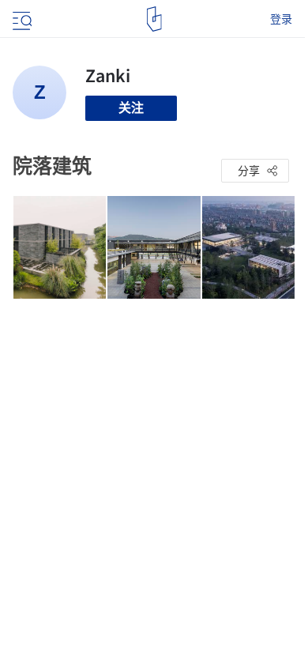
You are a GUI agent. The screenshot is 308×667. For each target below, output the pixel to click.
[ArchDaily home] (154, 19)
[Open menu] (20, 19)
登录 (281, 18)
